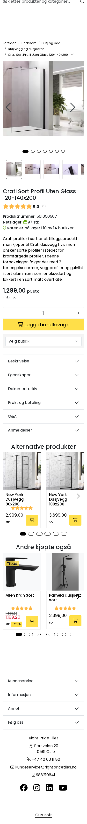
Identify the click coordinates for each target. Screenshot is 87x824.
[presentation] (9, 107)
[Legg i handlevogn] (32, 520)
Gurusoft (43, 815)
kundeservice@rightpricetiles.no (46, 767)
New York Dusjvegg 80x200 (15, 499)
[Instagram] (36, 788)
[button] (25, 151)
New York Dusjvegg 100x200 (58, 499)
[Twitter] (24, 788)
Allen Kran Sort (20, 595)
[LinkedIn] (49, 788)
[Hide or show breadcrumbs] (72, 55)
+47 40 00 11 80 (46, 759)
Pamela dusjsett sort (65, 597)
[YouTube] (62, 788)
